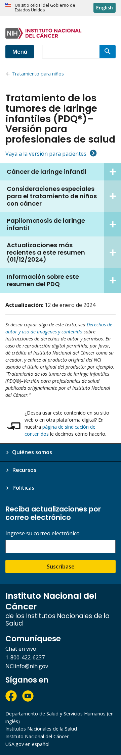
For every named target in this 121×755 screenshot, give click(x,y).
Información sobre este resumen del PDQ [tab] (43, 280)
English (104, 7)
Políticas (23, 487)
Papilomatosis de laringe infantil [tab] (46, 224)
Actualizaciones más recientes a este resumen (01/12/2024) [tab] (46, 252)
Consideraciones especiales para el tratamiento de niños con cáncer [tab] (52, 196)
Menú (19, 51)
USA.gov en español (27, 744)
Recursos (24, 470)
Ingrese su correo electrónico (42, 533)
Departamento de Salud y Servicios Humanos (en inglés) (59, 717)
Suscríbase (61, 566)
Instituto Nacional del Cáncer (37, 736)
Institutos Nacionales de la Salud (41, 728)
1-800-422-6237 (25, 657)
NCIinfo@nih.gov (26, 666)
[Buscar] (107, 51)
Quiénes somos (32, 452)
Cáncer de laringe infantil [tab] (46, 171)
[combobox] (70, 51)
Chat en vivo (20, 648)
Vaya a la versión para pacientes (45, 153)
